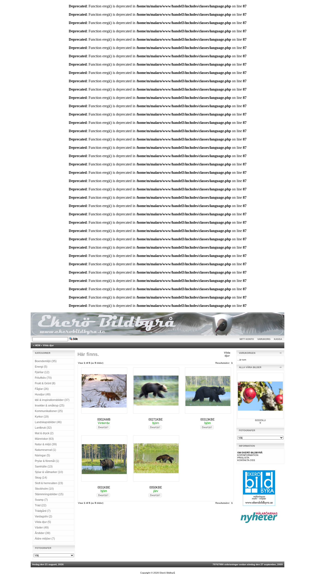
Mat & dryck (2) (44, 433)
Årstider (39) (42, 533)
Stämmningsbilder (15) (49, 494)
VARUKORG (263, 339)
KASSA (278, 339)
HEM (37, 345)
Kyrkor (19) (42, 416)
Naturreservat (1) (45, 450)
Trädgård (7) (43, 511)
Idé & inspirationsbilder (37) (52, 400)
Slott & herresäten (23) (49, 483)
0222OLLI (260, 420)
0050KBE (155, 487)
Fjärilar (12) (42, 372)
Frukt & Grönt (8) (45, 383)
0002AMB (103, 419)
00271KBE (156, 419)
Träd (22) (40, 505)
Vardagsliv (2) (43, 516)
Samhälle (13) (44, 466)
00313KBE (207, 419)
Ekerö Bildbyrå (167, 572)
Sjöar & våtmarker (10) (49, 472)
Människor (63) (44, 438)
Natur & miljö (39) (46, 444)
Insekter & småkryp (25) (49, 405)
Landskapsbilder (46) (48, 422)
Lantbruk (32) (43, 427)
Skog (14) (41, 477)
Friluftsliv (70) (43, 377)
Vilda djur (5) (43, 522)
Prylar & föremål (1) (47, 461)
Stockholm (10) (44, 488)
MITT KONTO (247, 339)
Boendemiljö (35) (45, 361)
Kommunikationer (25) (49, 411)
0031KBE (104, 487)
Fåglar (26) (42, 389)
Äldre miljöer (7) (45, 538)
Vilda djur (48, 345)
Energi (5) (41, 366)
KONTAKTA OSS (246, 460)
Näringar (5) (42, 455)
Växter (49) (42, 527)
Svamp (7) (41, 499)
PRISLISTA (243, 457)
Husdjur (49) (43, 394)
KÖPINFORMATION (247, 455)
